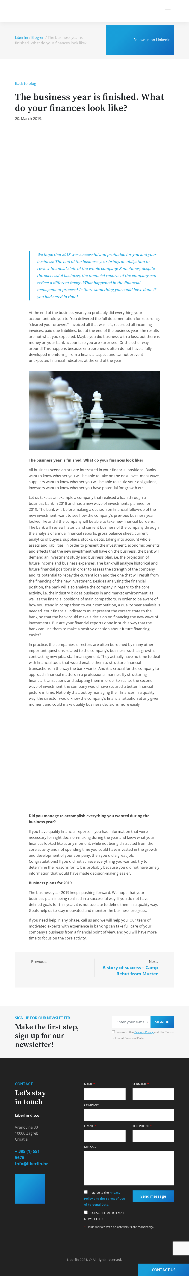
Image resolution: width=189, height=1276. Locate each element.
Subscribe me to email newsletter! (104, 1216)
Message (90, 1147)
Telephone (142, 1126)
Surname (141, 1084)
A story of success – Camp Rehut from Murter (130, 970)
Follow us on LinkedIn (152, 39)
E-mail (90, 1126)
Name (89, 1084)
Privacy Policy (144, 1032)
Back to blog (25, 83)
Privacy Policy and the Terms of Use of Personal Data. (104, 1198)
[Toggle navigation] (168, 11)
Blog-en (37, 37)
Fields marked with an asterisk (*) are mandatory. (119, 1227)
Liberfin (21, 37)
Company (91, 1105)
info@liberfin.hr (31, 1163)
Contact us (163, 1269)
